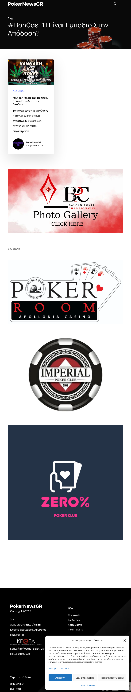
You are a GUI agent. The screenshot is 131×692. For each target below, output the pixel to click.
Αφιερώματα (75, 624)
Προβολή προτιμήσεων (112, 677)
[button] (124, 640)
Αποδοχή (60, 677)
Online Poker (17, 683)
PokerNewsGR (33, 142)
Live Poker (15, 688)
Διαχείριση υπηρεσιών (59, 668)
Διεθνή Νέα (18, 91)
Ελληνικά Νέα (75, 615)
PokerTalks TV (75, 629)
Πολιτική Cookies (87, 685)
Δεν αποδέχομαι (85, 677)
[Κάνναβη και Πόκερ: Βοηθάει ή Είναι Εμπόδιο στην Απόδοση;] (31, 106)
